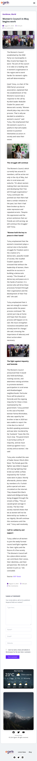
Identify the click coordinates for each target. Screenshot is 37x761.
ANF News (17, 576)
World (13, 14)
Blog (30, 752)
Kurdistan (6, 14)
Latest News (22, 752)
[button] (34, 3)
